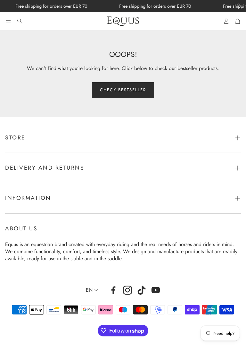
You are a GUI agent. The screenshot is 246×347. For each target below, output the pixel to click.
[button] (8, 21)
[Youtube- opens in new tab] (155, 290)
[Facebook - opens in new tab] (113, 290)
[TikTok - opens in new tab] (141, 290)
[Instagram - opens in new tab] (127, 290)
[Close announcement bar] (239, 5)
